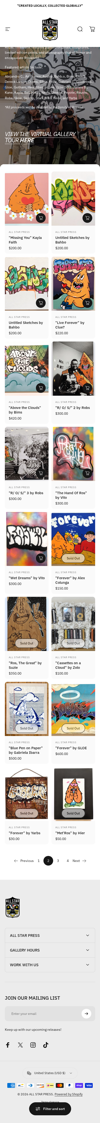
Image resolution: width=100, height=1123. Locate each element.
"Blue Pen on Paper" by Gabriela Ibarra (26, 750)
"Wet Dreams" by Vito (27, 577)
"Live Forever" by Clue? (69, 324)
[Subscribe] (86, 1013)
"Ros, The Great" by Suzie (25, 665)
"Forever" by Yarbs (24, 832)
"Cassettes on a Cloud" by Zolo (68, 665)
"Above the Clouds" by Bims (25, 409)
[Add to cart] (41, 218)
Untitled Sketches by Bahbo (72, 239)
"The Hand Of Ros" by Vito (71, 495)
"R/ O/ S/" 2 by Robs (72, 407)
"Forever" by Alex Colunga (70, 580)
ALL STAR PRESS (19, 232)
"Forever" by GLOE (71, 747)
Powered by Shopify (69, 1094)
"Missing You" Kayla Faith (25, 239)
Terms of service (50, 1101)
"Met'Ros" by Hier (70, 832)
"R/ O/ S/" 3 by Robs (26, 492)
